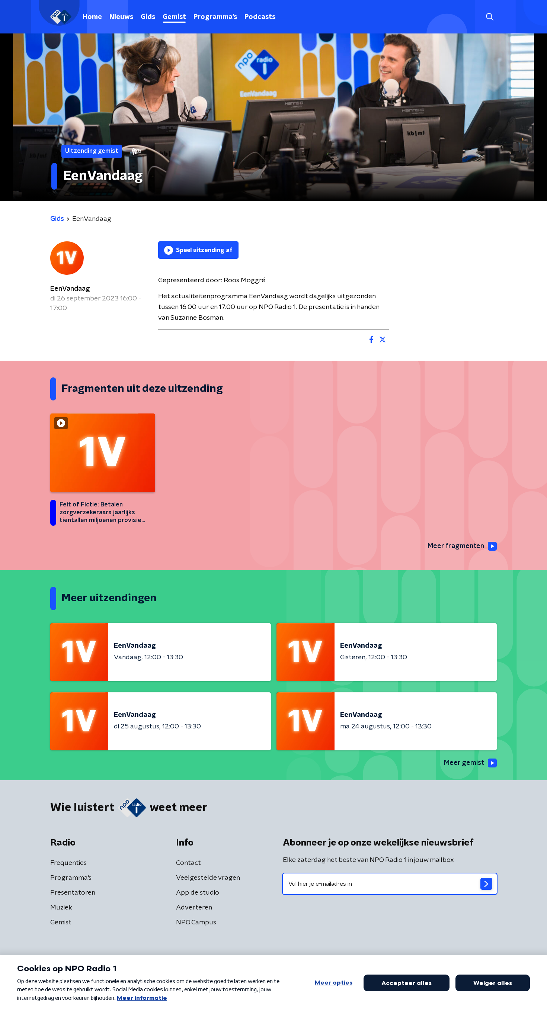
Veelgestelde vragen (208, 878)
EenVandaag (70, 289)
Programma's (215, 17)
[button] (489, 17)
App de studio (197, 892)
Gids (148, 17)
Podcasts (259, 17)
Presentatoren (72, 892)
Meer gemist (464, 763)
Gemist (174, 17)
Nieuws (121, 17)
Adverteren (194, 907)
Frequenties (68, 863)
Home (92, 17)
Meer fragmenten (456, 546)
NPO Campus (196, 922)
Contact (188, 863)
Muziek (61, 907)
